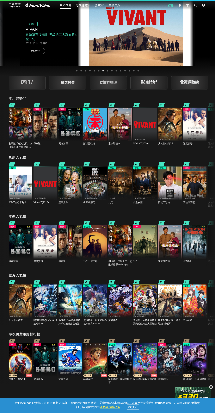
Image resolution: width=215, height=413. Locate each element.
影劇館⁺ (99, 5)
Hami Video (29, 5)
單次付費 (114, 5)
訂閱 (170, 5)
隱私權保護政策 (110, 407)
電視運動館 (83, 5)
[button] (77, 70)
